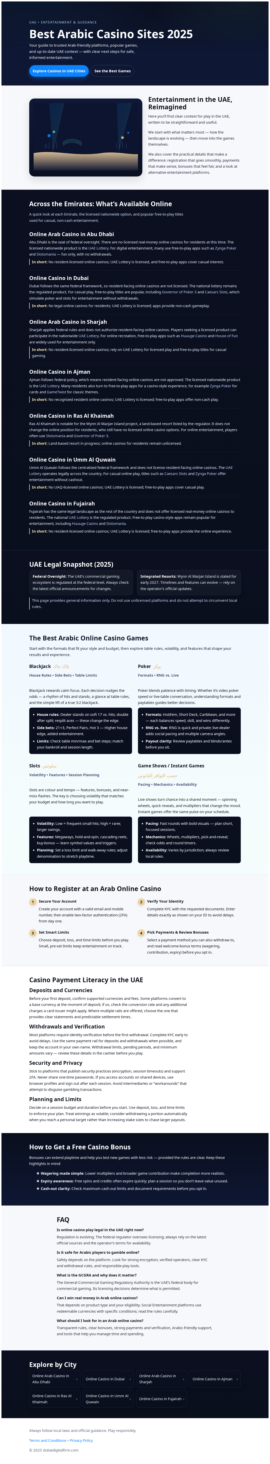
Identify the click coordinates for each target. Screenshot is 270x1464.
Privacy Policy (81, 1440)
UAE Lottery (98, 248)
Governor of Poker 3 (179, 291)
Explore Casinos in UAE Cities (59, 70)
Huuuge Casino (194, 335)
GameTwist (56, 391)
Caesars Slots (216, 291)
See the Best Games (112, 70)
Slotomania (46, 254)
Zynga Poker (225, 248)
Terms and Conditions (47, 1440)
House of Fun (226, 335)
